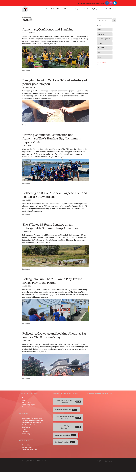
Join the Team (27, 447)
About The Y (26, 402)
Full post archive (101, 62)
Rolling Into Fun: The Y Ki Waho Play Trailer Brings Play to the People (52, 280)
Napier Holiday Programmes (31, 422)
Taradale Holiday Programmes (32, 420)
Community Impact (28, 405)
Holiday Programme (104, 39)
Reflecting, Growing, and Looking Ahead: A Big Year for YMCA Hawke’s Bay (54, 335)
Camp (100, 57)
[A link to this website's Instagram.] (111, 3)
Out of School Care (103, 48)
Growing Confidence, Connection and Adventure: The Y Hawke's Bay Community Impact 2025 (52, 138)
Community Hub (27, 434)
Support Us (26, 445)
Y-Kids (100, 43)
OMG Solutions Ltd (41, 460)
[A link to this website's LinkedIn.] (115, 3)
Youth (99, 29)
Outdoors (101, 34)
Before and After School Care (32, 418)
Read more (26, 70)
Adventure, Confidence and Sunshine (48, 29)
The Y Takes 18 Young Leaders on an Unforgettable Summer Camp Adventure (50, 226)
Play (99, 52)
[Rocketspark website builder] (104, 461)
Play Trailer (26, 427)
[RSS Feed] (97, 64)
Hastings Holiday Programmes (32, 425)
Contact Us (26, 407)
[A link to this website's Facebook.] (107, 3)
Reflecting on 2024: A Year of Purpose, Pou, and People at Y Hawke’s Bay (55, 194)
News (24, 400)
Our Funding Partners (29, 449)
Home (24, 398)
